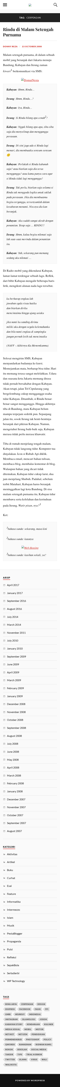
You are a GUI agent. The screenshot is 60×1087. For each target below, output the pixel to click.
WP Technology (16, 980)
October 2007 (15, 815)
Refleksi (11, 957)
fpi (46, 1009)
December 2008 (16, 704)
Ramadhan (25, 1044)
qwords (10, 1044)
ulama (23, 1059)
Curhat (11, 878)
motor (40, 1029)
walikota (11, 1065)
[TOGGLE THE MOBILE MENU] (5, 4)
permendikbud (13, 1039)
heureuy (20, 1014)
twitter (10, 1059)
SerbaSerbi (13, 973)
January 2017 (15, 592)
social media (38, 1049)
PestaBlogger (14, 933)
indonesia (35, 1014)
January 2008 (15, 791)
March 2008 (14, 775)
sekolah (22, 1049)
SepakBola (13, 965)
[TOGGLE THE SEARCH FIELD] (55, 4)
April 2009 (13, 672)
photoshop (32, 1039)
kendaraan (33, 1024)
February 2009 (15, 688)
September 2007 (16, 822)
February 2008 (15, 783)
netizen (22, 1034)
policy (47, 1039)
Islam (10, 917)
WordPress (38, 1080)
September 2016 (16, 600)
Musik (10, 925)
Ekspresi (10, 1009)
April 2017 (13, 584)
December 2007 (16, 799)
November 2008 (16, 712)
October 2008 (15, 719)
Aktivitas (12, 854)
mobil (27, 1029)
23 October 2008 (32, 46)
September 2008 (16, 727)
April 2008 (13, 767)
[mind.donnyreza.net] (30, 4)
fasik (38, 1009)
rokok (9, 1049)
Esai (9, 885)
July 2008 (12, 743)
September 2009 (16, 656)
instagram (11, 1019)
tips (20, 1054)
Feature (11, 893)
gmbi (8, 1014)
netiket (9, 1034)
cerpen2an (27, 1004)
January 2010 (15, 648)
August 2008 (14, 735)
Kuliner (48, 1024)
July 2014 (12, 616)
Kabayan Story (13, 1024)
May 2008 (13, 759)
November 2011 (16, 632)
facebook (24, 1009)
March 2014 (14, 624)
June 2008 (13, 751)
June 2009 (13, 664)
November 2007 (16, 807)
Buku (10, 870)
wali (44, 1059)
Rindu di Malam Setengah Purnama (28, 31)
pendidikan (38, 1034)
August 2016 (14, 608)
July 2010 (12, 640)
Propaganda (14, 941)
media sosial (12, 1029)
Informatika (13, 901)
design (41, 1004)
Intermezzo (13, 909)
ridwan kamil (44, 1044)
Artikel (11, 862)
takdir (9, 1054)
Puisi (10, 949)
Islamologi (28, 1019)
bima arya (11, 1004)
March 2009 (14, 680)
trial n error (34, 1054)
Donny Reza (10, 46)
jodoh (43, 1019)
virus (34, 1059)
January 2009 (15, 696)
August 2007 (14, 830)
